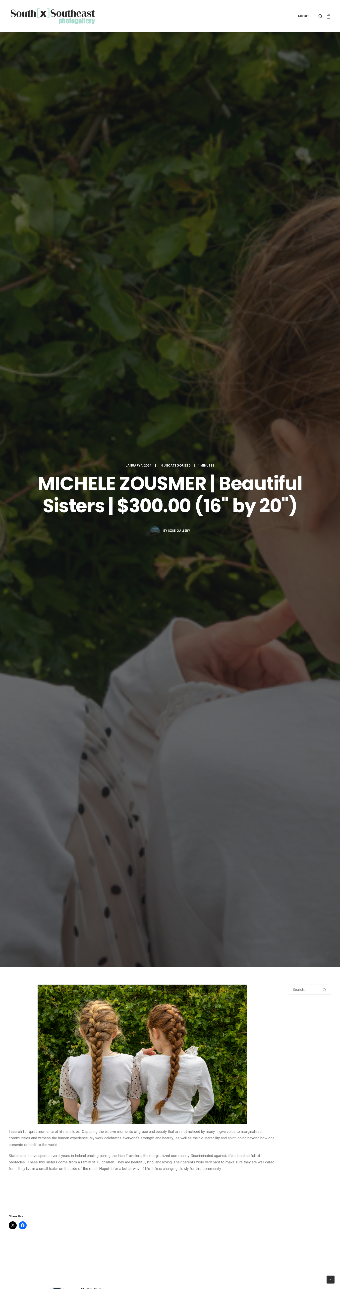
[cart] (328, 16)
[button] (321, 16)
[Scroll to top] (331, 1279)
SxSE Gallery (179, 530)
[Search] (310, 990)
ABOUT (303, 16)
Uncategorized (177, 465)
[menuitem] (301, 16)
